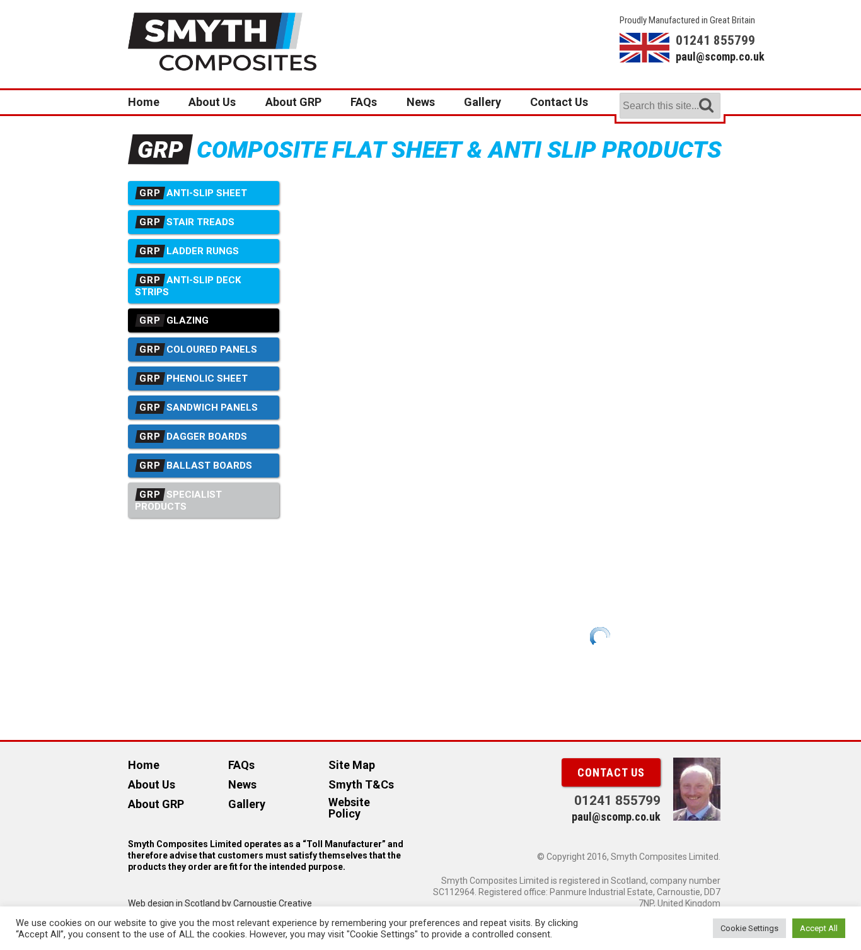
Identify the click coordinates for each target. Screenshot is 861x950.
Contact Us (559, 101)
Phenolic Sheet (193, 378)
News (421, 101)
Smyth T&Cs (361, 784)
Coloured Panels (198, 349)
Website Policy (349, 807)
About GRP (293, 101)
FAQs (363, 101)
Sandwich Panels (198, 407)
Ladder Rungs (189, 251)
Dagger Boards (193, 436)
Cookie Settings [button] (749, 928)
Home (143, 101)
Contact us (611, 772)
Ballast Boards (195, 465)
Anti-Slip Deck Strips (188, 286)
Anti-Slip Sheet (193, 193)
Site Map (351, 764)
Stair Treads (186, 222)
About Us (212, 101)
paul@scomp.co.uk (704, 56)
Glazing (174, 320)
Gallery (482, 101)
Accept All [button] (819, 928)
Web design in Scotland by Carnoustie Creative (220, 903)
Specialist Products (178, 500)
